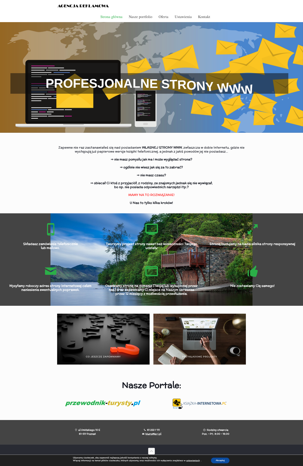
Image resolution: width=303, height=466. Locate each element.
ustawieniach (193, 460)
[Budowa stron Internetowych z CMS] (84, 5)
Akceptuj (220, 460)
